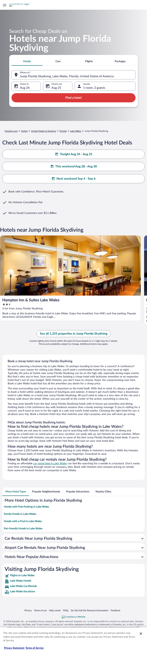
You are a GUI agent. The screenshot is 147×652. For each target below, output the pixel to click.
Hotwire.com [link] (11, 131)
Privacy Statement (14, 648)
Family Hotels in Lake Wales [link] (20, 514)
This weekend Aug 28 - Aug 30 (76, 166)
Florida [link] (63, 131)
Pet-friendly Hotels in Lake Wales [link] (23, 528)
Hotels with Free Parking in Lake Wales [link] (26, 506)
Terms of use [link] (40, 610)
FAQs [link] (66, 610)
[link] (73, 576)
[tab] (26, 61)
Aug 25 (56, 87)
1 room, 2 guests (94, 87)
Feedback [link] (115, 610)
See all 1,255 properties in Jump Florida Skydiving (73, 333)
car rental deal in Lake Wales (50, 463)
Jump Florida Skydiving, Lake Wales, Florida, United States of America (67, 76)
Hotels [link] (24, 131)
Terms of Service (34, 648)
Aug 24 (24, 87)
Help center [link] (55, 610)
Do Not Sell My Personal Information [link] (89, 610)
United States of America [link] (43, 131)
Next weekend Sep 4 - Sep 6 (76, 178)
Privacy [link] (28, 610)
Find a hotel (73, 97)
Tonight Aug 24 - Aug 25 (76, 154)
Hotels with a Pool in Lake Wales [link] (23, 521)
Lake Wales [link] (75, 131)
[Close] (141, 633)
